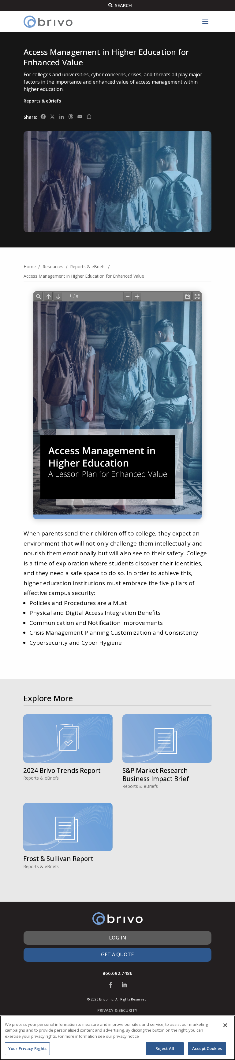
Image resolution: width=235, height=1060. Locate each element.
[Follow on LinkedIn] (124, 984)
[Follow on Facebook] (110, 984)
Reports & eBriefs (42, 101)
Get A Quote (117, 954)
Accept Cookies (207, 1048)
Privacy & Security (117, 1010)
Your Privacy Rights (27, 1048)
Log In (117, 937)
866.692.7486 (117, 973)
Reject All (164, 1048)
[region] (117, 1037)
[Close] (225, 1025)
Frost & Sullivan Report (58, 858)
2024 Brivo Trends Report (62, 770)
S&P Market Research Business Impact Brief (155, 774)
